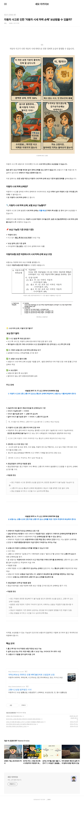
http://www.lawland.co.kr (16, 686)
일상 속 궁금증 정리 (11, 712)
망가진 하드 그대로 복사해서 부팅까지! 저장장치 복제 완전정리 (23, 719)
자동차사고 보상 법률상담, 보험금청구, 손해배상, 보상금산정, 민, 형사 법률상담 (37, 692)
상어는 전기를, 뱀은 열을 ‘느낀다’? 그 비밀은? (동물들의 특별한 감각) (25, 722)
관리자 (49, 799)
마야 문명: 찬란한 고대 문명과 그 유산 (16, 726)
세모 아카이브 (42, 4)
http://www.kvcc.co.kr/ (16, 671)
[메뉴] (5, 4)
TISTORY (42, 799)
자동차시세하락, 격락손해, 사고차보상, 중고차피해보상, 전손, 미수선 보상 (35, 677)
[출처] (42, 270)
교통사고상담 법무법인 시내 (19, 689)
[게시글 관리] (16, 705)
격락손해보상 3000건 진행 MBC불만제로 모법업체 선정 (31, 674)
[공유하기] (14, 705)
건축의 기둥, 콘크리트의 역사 (14, 716)
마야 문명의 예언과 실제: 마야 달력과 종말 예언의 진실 (21, 724)
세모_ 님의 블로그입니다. (15, 780)
